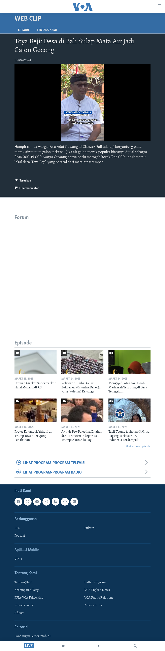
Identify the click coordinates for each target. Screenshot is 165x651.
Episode (24, 30)
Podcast (19, 535)
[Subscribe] (74, 501)
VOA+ (18, 559)
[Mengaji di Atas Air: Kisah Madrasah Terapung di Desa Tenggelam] (129, 362)
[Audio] (99, 646)
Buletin (89, 528)
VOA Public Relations (98, 597)
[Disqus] (82, 272)
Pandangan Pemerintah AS (32, 636)
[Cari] (135, 646)
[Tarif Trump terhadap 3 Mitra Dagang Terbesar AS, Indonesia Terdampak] (129, 410)
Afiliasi (19, 613)
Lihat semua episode (138, 446)
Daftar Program (95, 582)
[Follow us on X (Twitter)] (27, 501)
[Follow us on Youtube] (37, 501)
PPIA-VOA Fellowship (28, 597)
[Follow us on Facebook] (18, 501)
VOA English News (97, 590)
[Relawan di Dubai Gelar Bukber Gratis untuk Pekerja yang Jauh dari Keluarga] (82, 362)
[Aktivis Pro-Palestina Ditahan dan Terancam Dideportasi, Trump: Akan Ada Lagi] (82, 410)
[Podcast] (65, 501)
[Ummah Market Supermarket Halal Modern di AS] (35, 362)
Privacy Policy (24, 605)
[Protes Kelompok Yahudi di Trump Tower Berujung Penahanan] (35, 410)
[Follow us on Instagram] (46, 501)
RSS (17, 528)
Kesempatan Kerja (27, 590)
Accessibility (93, 605)
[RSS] (55, 501)
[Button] (23, 181)
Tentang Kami (47, 30)
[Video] (64, 646)
